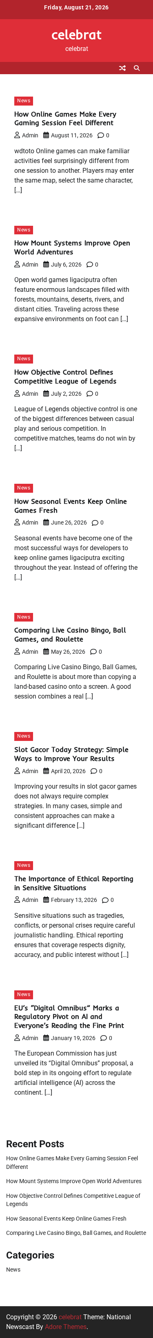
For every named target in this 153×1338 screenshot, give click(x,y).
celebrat (76, 34)
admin (30, 135)
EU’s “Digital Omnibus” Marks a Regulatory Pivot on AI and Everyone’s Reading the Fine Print (69, 1016)
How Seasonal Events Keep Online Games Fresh (66, 1218)
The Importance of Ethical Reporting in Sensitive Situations (73, 883)
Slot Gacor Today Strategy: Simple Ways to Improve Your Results (71, 754)
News (23, 101)
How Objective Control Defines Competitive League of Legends (65, 376)
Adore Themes (65, 1327)
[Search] (137, 68)
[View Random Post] (122, 68)
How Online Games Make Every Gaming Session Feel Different (65, 118)
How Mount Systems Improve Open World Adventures (72, 247)
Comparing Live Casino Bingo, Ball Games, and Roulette (70, 634)
